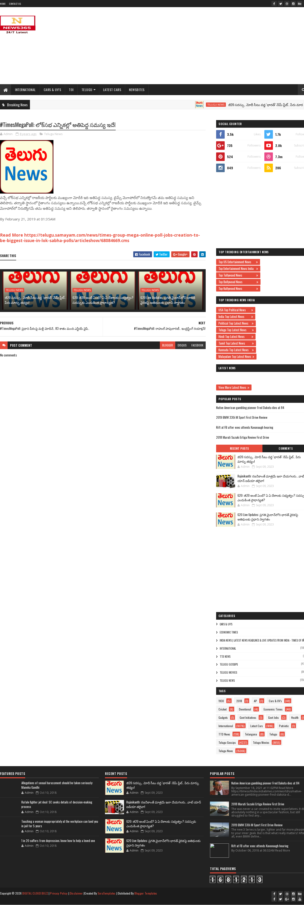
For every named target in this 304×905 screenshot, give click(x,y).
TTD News (225, 656)
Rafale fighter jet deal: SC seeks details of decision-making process (56, 804)
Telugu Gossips (229, 664)
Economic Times (229, 632)
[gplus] (287, 899)
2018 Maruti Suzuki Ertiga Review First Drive (242, 437)
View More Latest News (232, 387)
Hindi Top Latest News (234, 336)
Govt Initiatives (248, 717)
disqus (182, 345)
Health (295, 717)
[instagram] (293, 3)
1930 (221, 701)
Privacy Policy (58, 893)
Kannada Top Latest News (234, 349)
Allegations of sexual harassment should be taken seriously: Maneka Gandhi (57, 785)
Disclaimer (76, 893)
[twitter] (280, 3)
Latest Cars (112, 89)
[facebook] (274, 3)
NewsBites (137, 89)
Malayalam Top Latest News (234, 356)
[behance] (299, 3)
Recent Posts (239, 448)
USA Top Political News (234, 309)
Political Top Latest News (234, 323)
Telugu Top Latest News (234, 329)
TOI (71, 89)
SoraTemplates (107, 893)
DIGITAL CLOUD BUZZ (35, 893)
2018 (239, 701)
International (25, 89)
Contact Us (15, 3)
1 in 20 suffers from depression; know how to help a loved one (58, 840)
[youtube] (299, 899)
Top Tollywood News (236, 275)
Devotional (245, 709)
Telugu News (203, 104)
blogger (167, 345)
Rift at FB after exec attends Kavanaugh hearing (244, 427)
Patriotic (284, 726)
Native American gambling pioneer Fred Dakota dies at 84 (250, 407)
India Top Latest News (234, 316)
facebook (197, 345)
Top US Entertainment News (236, 261)
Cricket (222, 709)
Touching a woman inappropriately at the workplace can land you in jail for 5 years (59, 823)
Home (2, 3)
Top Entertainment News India (236, 268)
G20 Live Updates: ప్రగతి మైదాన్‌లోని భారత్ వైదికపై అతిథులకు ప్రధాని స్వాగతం (167, 300)
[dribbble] (287, 3)
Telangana (251, 734)
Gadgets (223, 717)
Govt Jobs (273, 717)
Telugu (86, 89)
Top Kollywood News (236, 288)
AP (255, 701)
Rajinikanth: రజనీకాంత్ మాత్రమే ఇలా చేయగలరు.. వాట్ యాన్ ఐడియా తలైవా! (163, 804)
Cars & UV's (52, 89)
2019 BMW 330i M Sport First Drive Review (241, 417)
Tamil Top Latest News (234, 343)
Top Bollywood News (236, 281)
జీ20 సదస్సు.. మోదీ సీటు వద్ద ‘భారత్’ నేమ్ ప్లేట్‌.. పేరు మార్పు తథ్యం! (258, 104)
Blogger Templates (145, 893)
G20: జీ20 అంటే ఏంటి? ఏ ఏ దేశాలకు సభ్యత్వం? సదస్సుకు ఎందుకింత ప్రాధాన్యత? (102, 300)
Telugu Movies (228, 672)
